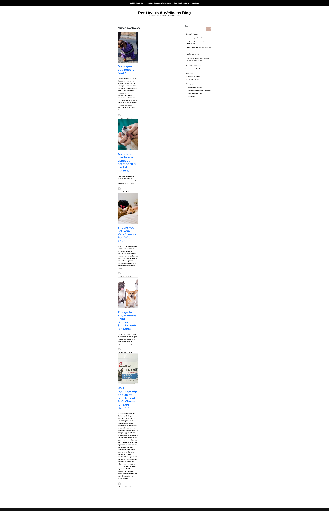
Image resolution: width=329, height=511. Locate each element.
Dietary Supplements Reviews (159, 3)
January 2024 (193, 79)
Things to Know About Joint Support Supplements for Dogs (127, 320)
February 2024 (194, 76)
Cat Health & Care (137, 3)
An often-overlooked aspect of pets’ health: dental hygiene (127, 162)
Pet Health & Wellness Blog (164, 13)
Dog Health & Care (181, 3)
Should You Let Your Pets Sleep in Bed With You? (127, 234)
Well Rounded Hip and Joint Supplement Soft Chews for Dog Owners (127, 398)
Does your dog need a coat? (126, 70)
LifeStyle (195, 3)
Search (187, 26)
